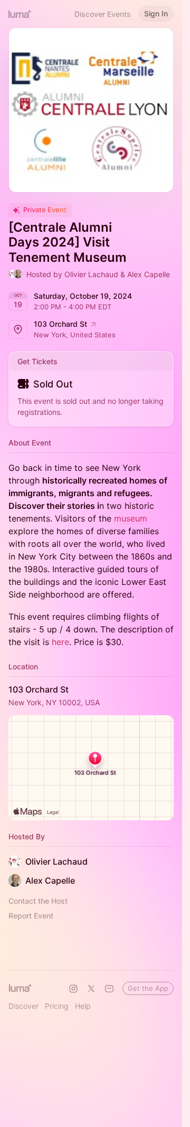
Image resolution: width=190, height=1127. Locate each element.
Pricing (57, 1005)
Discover (23, 1005)
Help (83, 1005)
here (60, 642)
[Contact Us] (109, 989)
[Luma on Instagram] (73, 989)
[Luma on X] (91, 989)
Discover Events (102, 14)
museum (130, 518)
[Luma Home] (20, 13)
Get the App (148, 988)
